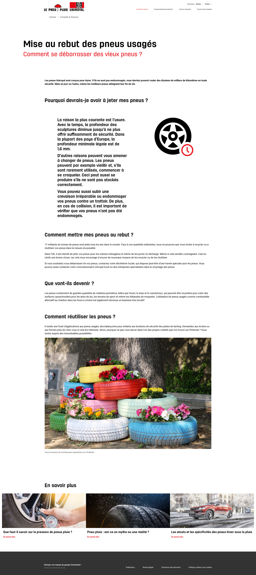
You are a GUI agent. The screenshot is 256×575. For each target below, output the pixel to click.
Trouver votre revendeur (204, 9)
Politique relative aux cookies (200, 567)
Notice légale (148, 567)
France (207, 4)
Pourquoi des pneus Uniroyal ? (163, 9)
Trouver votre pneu (185, 9)
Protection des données (171, 567)
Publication (130, 567)
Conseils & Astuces (142, 9)
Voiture (198, 4)
